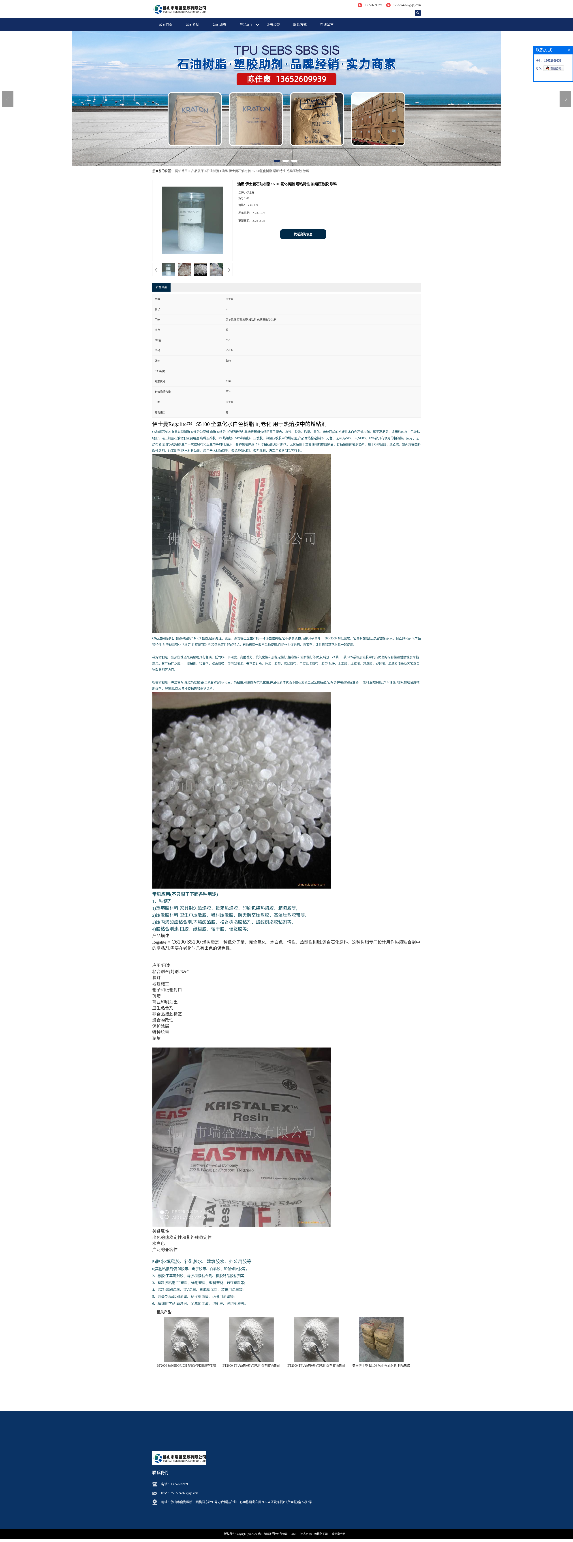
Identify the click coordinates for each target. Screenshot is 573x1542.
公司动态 (219, 24)
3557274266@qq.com (407, 5)
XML (294, 1534)
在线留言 (327, 24)
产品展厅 (246, 24)
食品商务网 (338, 1534)
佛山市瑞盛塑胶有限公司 (273, 1534)
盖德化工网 (321, 1534)
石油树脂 (212, 171)
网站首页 (181, 171)
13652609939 (373, 5)
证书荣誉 (273, 24)
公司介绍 (192, 24)
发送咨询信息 (303, 234)
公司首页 (165, 24)
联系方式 (300, 24)
